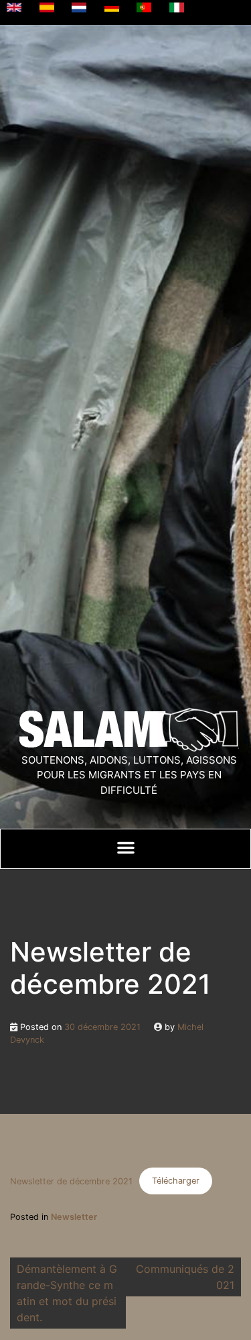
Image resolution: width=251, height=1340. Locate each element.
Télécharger (175, 1181)
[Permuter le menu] (125, 847)
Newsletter (74, 1217)
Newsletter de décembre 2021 (71, 1181)
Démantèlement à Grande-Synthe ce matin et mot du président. (67, 1293)
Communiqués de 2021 (185, 1277)
